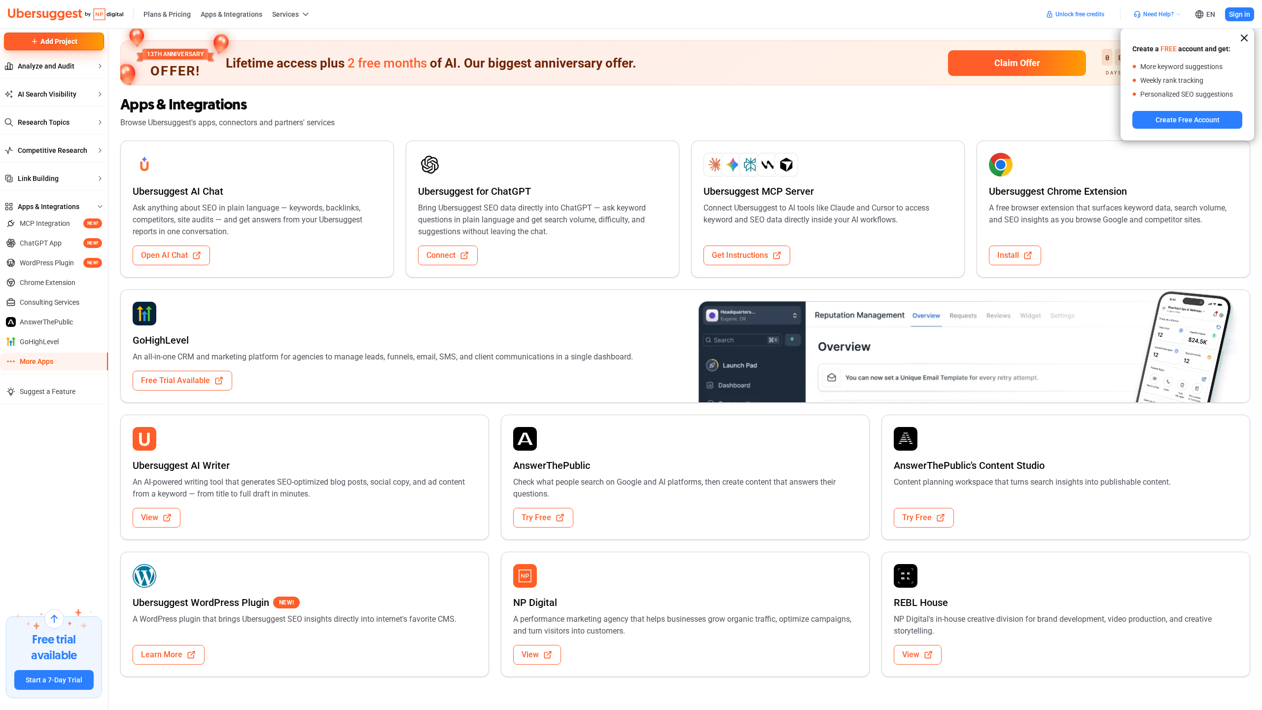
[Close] (1244, 38)
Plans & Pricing (167, 14)
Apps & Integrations (231, 14)
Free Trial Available (175, 380)
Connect (441, 255)
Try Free (536, 517)
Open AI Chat (164, 255)
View (149, 517)
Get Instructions (740, 255)
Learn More (161, 654)
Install (1008, 255)
